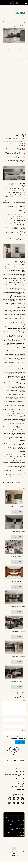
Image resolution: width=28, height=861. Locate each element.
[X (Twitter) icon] (16, 855)
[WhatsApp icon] (17, 855)
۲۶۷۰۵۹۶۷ (16, 781)
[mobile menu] (26, 3)
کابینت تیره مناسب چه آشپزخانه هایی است (18, 631)
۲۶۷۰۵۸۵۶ (22, 781)
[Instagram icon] (10, 855)
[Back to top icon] (14, 848)
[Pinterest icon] (11, 855)
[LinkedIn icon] (13, 855)
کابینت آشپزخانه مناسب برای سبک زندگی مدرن (18, 506)
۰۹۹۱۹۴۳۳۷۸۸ (21, 786)
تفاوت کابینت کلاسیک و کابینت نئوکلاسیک (18, 656)
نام (24, 717)
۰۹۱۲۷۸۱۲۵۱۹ (21, 792)
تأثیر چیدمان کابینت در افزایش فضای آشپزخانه (18, 606)
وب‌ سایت (23, 730)
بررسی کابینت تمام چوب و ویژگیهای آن (18, 581)
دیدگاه (23, 700)
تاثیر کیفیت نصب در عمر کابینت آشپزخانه (19, 531)
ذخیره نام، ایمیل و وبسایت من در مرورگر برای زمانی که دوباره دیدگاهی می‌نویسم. (15, 737)
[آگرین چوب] (14, 2)
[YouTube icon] (14, 855)
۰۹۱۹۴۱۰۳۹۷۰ (14, 786)
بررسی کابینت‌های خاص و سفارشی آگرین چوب (17, 556)
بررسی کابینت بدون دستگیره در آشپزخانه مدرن (18, 681)
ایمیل (23, 723)
